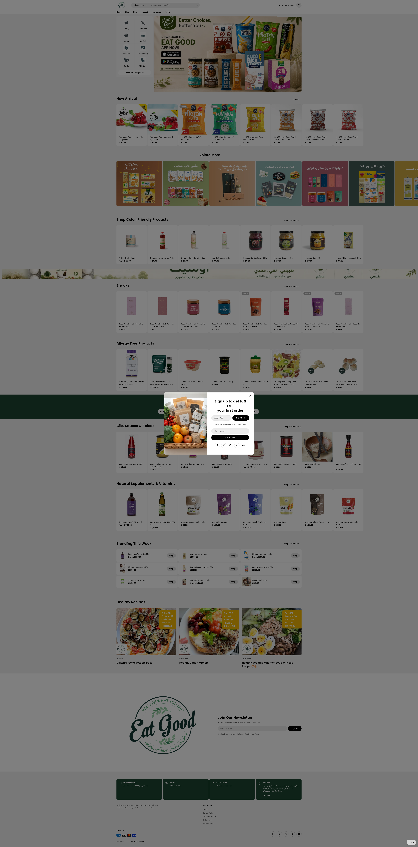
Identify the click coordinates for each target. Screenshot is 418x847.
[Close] (250, 396)
